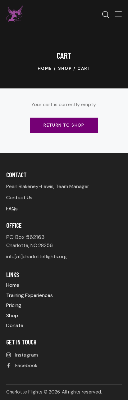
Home (45, 68)
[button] (118, 14)
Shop (65, 68)
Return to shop (64, 125)
